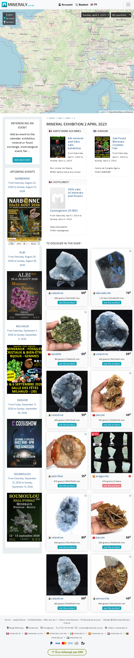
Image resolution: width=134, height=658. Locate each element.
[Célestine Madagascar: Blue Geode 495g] (67, 269)
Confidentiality (35, 619)
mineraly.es (97, 633)
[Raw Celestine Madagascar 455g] (111, 330)
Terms (8, 619)
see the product (67, 302)
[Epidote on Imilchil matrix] (67, 330)
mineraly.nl (116, 633)
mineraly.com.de (58, 633)
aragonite (102, 476)
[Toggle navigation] (128, 4)
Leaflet (103, 111)
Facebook (33, 627)
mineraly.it (79, 633)
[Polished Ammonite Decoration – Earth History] (111, 574)
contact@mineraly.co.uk (90, 627)
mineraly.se (75, 637)
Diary (52, 118)
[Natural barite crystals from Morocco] (111, 513)
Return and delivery (68, 619)
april (68, 118)
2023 (60, 118)
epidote (56, 353)
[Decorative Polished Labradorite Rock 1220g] (111, 269)
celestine (57, 292)
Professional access (91, 619)
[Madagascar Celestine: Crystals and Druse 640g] (67, 513)
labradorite (103, 292)
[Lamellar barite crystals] (111, 391)
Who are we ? (50, 619)
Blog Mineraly (16, 627)
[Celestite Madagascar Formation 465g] (67, 574)
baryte (100, 414)
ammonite (102, 598)
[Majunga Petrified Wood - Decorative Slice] (67, 452)
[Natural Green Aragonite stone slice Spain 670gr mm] (111, 452)
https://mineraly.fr (117, 627)
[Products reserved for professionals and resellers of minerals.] (130, 476)
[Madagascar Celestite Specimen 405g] (67, 391)
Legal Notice (19, 619)
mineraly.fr (15, 633)
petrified (57, 476)
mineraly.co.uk (35, 633)
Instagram (48, 627)
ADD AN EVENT (22, 159)
